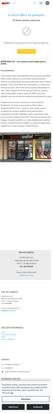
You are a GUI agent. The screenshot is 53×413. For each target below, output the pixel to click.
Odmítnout (13, 407)
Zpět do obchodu (26, 51)
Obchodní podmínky (8, 335)
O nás (3, 332)
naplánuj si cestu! (26, 275)
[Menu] (47, 3)
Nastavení (25, 399)
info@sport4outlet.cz (13, 364)
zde (11, 393)
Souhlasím (38, 407)
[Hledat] (34, 3)
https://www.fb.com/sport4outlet (17, 372)
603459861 (9, 368)
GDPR (3, 337)
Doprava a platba (7, 339)
